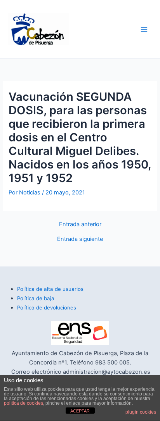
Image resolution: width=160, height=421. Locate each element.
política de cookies (23, 403)
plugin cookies (140, 412)
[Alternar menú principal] (144, 29)
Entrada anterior (80, 224)
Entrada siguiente (80, 239)
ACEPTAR (80, 411)
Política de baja (35, 298)
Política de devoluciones (46, 307)
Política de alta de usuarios (50, 289)
